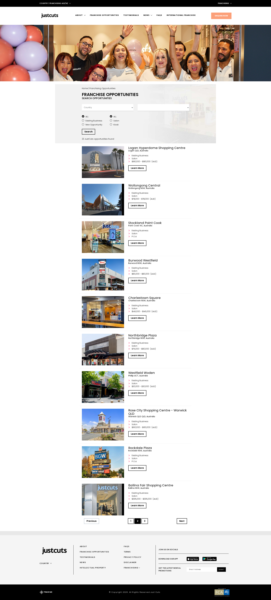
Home (85, 88)
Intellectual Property (93, 567)
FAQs (159, 15)
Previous (92, 521)
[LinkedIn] (212, 549)
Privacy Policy (132, 557)
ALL (87, 116)
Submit (221, 570)
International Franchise (181, 15)
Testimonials (131, 15)
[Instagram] (194, 549)
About (79, 15)
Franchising (223, 3)
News (146, 15)
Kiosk (116, 124)
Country (44, 563)
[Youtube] (206, 549)
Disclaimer (130, 562)
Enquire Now (221, 16)
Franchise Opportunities (104, 15)
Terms (127, 551)
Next (181, 521)
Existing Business (94, 120)
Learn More (137, 168)
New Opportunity (94, 124)
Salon (116, 120)
